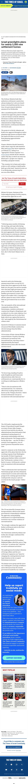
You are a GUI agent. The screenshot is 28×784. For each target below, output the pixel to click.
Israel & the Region (11, 731)
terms (20, 187)
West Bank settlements (7, 735)
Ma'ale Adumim (14, 734)
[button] (26, 2)
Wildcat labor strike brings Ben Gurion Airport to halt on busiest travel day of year (20, 704)
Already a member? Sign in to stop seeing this (14, 661)
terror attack (5, 154)
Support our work (14, 658)
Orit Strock (4, 734)
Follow (18, 67)
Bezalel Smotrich (20, 733)
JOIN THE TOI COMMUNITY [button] (14, 747)
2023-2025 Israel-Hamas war (8, 733)
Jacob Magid (12, 67)
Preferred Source (9, 63)
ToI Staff (5, 67)
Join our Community (5, 5)
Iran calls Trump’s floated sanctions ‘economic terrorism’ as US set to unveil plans (8, 704)
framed (9, 148)
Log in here (18, 750)
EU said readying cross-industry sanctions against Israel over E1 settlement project (7, 686)
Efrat (9, 734)
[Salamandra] (22, 777)
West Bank (19, 731)
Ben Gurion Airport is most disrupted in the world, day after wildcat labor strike (20, 685)
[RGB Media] (11, 778)
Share (5, 72)
